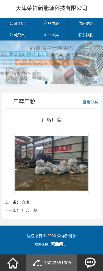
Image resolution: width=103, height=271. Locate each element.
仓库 (25, 202)
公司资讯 (17, 34)
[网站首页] (12, 262)
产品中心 (51, 23)
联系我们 (86, 34)
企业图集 (51, 34)
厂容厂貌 (29, 210)
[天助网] (51, 244)
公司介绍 (17, 23)
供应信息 (86, 23)
